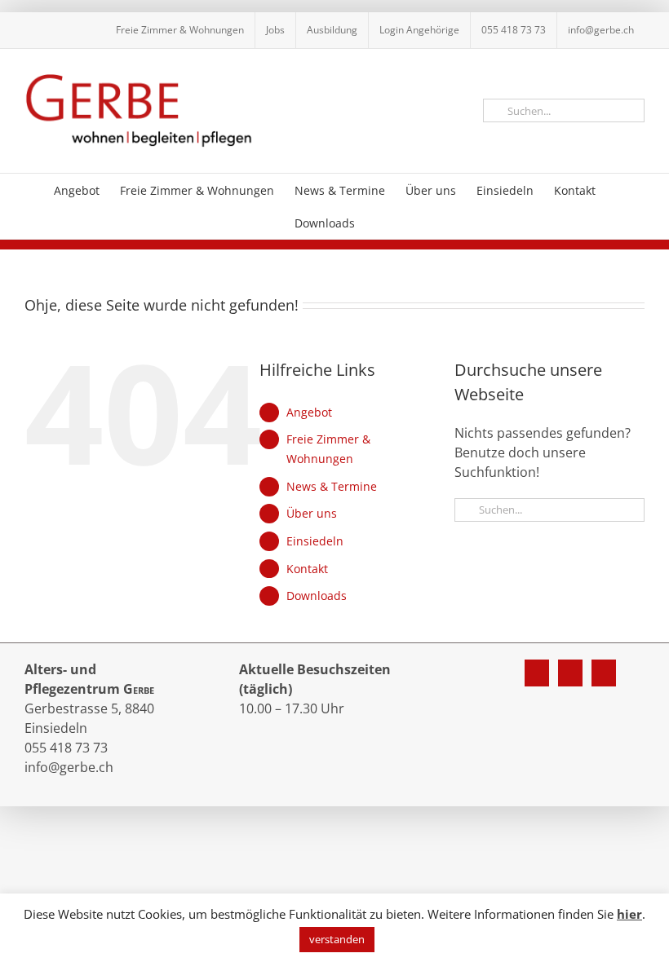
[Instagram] (570, 673)
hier (629, 914)
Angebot (309, 412)
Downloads (316, 595)
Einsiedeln (314, 541)
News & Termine (331, 486)
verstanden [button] (337, 939)
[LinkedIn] (603, 673)
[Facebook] (537, 673)
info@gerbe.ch (68, 767)
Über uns (311, 513)
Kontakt (307, 568)
